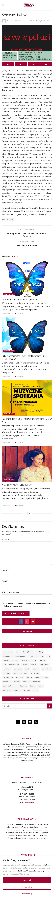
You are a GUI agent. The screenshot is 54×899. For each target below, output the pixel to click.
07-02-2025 (19, 505)
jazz (4, 664)
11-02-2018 (29, 21)
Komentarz (7, 539)
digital (31, 656)
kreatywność (14, 664)
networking (46, 669)
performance (8, 677)
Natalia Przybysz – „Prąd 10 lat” (17, 484)
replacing (6, 681)
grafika (34, 660)
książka (25, 664)
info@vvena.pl (30, 802)
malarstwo (18, 669)
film (48, 656)
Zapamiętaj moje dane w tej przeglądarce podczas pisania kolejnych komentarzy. (27, 604)
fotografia (24, 660)
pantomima (35, 673)
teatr (40, 686)
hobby (42, 660)
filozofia (6, 660)
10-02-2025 (19, 442)
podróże (29, 677)
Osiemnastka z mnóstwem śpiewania (20, 299)
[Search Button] (49, 705)
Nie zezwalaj (27, 893)
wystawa (27, 690)
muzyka (10, 220)
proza (46, 677)
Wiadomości (9, 294)
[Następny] (29, 513)
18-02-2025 (19, 376)
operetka (24, 673)
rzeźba (25, 681)
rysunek (17, 681)
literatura (7, 669)
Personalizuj (27, 887)
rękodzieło (36, 681)
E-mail (5, 581)
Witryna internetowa (10, 592)
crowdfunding (20, 656)
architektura (8, 652)
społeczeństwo (8, 686)
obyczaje (6, 673)
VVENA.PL (6, 690)
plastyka (19, 677)
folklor (15, 660)
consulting (7, 656)
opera (15, 673)
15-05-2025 (19, 313)
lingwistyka (44, 664)
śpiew (35, 690)
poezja (37, 677)
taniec (32, 686)
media (27, 669)
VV (19, 21)
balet (18, 652)
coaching (39, 652)
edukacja (40, 656)
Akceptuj (27, 880)
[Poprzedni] (25, 513)
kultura (34, 664)
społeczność (22, 686)
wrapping (17, 690)
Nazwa (5, 570)
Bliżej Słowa (28, 652)
